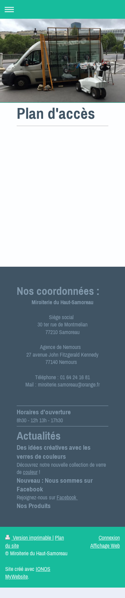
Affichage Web (105, 545)
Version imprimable (31, 537)
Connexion (109, 537)
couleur (30, 472)
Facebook (67, 497)
